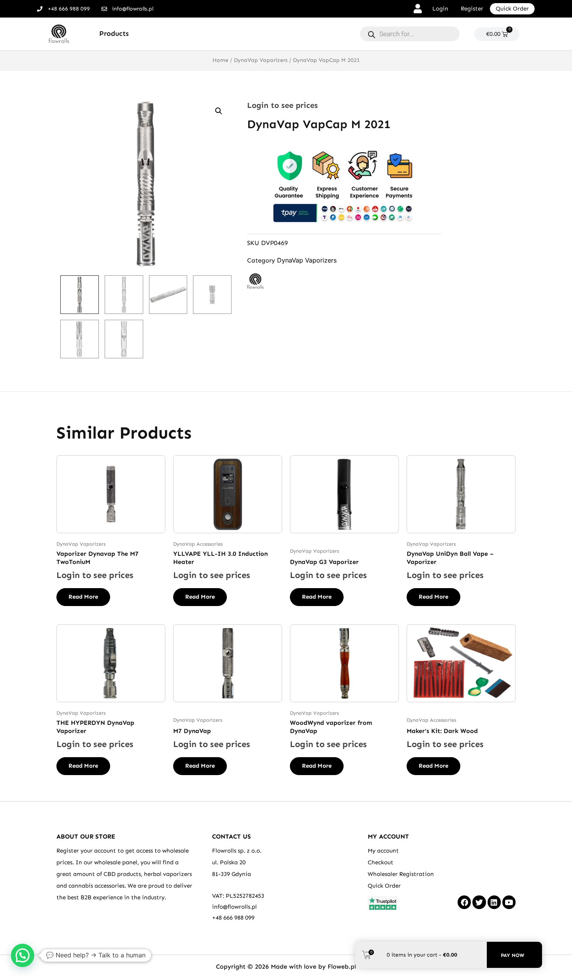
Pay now (512, 955)
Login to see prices (282, 105)
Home (220, 60)
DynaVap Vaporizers (261, 60)
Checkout (380, 862)
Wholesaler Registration (401, 874)
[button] (219, 111)
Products (114, 33)
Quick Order (384, 885)
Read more (83, 596)
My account (383, 850)
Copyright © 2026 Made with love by (272, 966)
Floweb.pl (342, 966)
